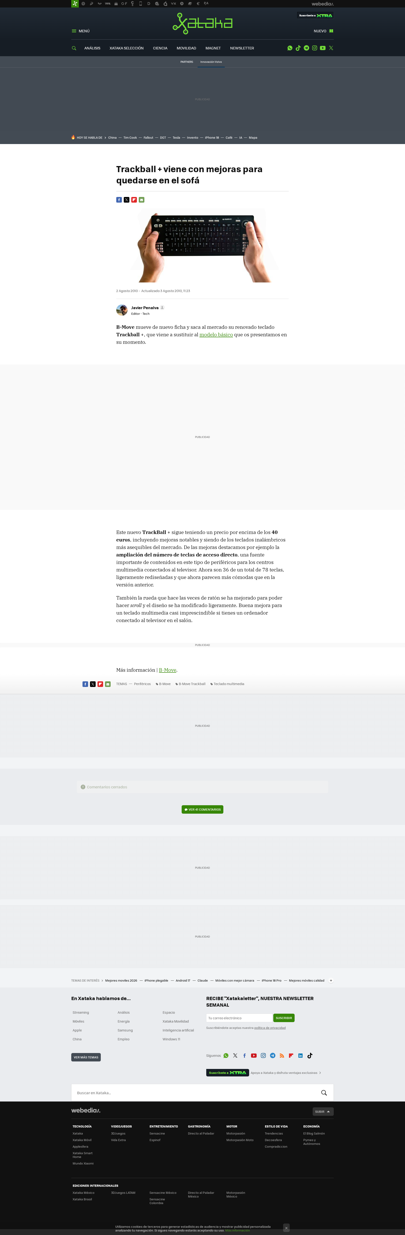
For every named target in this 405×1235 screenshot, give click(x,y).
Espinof (155, 1140)
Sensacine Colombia (157, 1201)
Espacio (169, 1012)
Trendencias (274, 1133)
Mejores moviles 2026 (121, 980)
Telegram (306, 48)
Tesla (176, 137)
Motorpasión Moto (240, 1140)
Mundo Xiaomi (83, 1163)
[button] (147, 307)
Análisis (124, 1012)
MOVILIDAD (186, 48)
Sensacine (157, 1133)
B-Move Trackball (192, 683)
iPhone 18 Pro (272, 980)
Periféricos (142, 683)
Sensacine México (163, 1192)
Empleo (123, 1039)
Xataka (202, 23)
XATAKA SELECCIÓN (127, 48)
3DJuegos (118, 1133)
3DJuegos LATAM (123, 1192)
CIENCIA (160, 48)
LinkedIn (300, 1054)
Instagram (314, 48)
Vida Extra (118, 1140)
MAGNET (213, 48)
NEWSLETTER (242, 48)
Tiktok (298, 48)
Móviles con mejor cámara (235, 980)
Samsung (125, 1030)
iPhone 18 (212, 137)
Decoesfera (273, 1140)
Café (229, 137)
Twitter (331, 48)
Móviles (78, 1021)
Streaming (81, 1012)
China (112, 137)
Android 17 (183, 980)
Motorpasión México (235, 1194)
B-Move (167, 670)
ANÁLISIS (92, 48)
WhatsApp (290, 48)
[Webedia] (85, 1110)
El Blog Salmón (314, 1133)
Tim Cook (130, 137)
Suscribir (284, 1018)
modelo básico (216, 334)
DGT (163, 137)
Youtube (323, 48)
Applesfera (80, 1146)
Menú (84, 30)
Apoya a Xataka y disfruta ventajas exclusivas (284, 1073)
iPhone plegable (157, 980)
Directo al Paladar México (201, 1194)
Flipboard (134, 200)
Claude (203, 980)
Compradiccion (276, 1146)
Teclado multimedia (229, 683)
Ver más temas (86, 1057)
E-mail (141, 200)
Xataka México (83, 1192)
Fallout (148, 137)
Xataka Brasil (82, 1199)
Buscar (324, 1092)
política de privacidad (270, 1027)
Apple (77, 1030)
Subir (319, 1111)
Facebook (119, 200)
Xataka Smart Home (83, 1155)
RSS (282, 1054)
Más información (237, 1230)
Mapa (253, 137)
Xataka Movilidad (176, 1021)
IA (240, 137)
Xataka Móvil (82, 1140)
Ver (205, 809)
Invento (192, 137)
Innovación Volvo (211, 61)
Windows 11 (171, 1039)
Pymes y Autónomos (311, 1142)
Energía (124, 1021)
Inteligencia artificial (178, 1030)
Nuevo (320, 30)
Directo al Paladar (201, 1133)
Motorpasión (235, 1133)
